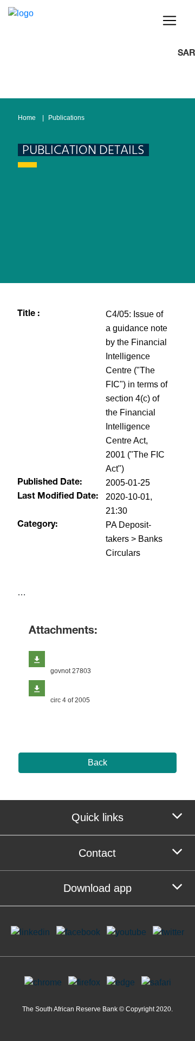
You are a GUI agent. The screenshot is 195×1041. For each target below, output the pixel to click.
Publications (66, 118)
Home (27, 118)
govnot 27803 (70, 671)
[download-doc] (37, 659)
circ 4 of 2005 (70, 700)
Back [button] (97, 762)
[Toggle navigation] (169, 20)
